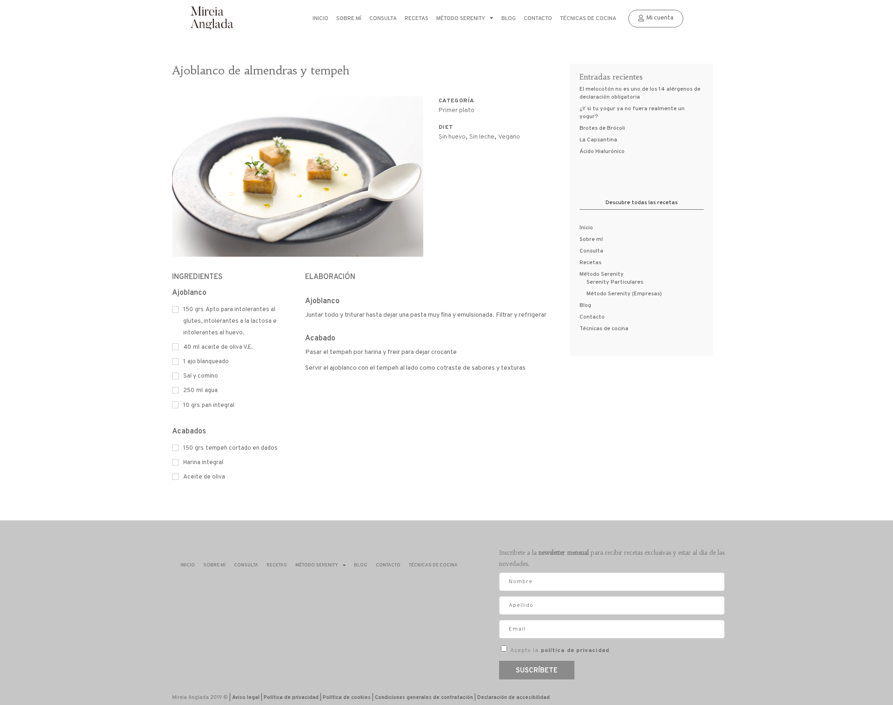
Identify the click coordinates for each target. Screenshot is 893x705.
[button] (655, 18)
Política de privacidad (291, 697)
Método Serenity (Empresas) (624, 294)
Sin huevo (452, 137)
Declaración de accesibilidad (513, 697)
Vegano (509, 137)
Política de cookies (347, 697)
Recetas (416, 18)
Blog (508, 18)
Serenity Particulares (614, 282)
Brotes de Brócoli (602, 128)
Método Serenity (460, 18)
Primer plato (456, 110)
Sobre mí (348, 18)
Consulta (383, 18)
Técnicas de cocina (588, 18)
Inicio (320, 18)
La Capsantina (598, 140)
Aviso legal (246, 697)
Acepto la (559, 650)
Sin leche (481, 137)
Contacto (538, 18)
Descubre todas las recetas (642, 202)
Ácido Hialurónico (602, 151)
